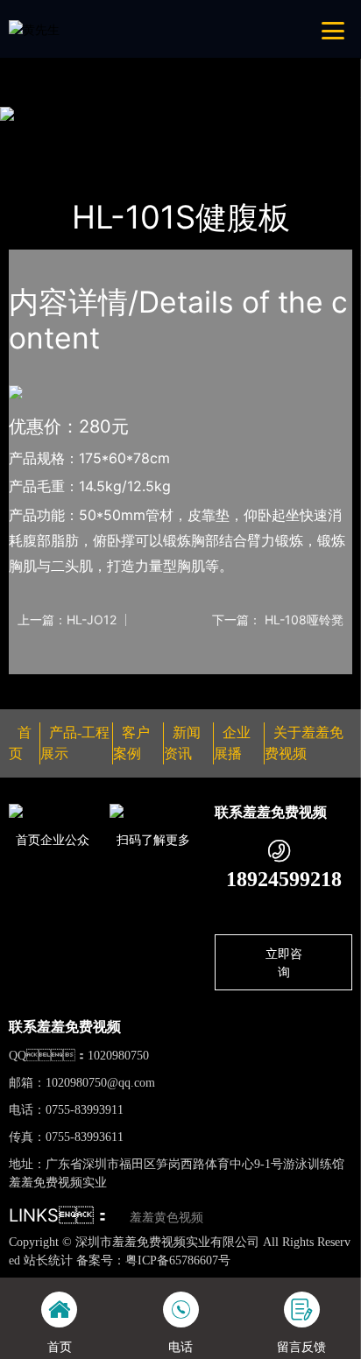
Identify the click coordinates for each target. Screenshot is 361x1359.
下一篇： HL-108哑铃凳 (277, 620)
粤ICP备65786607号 (177, 1260)
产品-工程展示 (111, 136)
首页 (38, 136)
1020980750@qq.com (100, 1082)
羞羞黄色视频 (166, 1217)
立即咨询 (283, 962)
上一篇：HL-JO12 (67, 620)
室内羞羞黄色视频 (221, 136)
